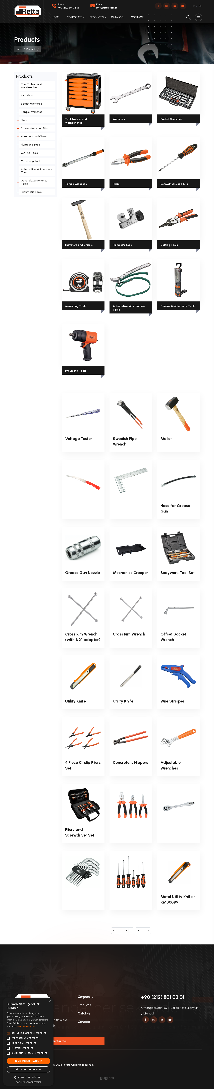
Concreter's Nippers (130, 762)
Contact (137, 17)
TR (193, 6)
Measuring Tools (75, 306)
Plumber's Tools (123, 244)
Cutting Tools (169, 244)
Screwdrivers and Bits (174, 183)
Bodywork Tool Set (177, 572)
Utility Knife (75, 701)
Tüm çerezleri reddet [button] (28, 1069)
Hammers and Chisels (79, 244)
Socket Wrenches (171, 119)
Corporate (74, 17)
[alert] (28, 1042)
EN (200, 6)
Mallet (166, 438)
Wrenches (119, 119)
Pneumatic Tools (75, 370)
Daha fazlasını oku (26, 1026)
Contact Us (59, 1041)
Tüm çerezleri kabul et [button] (28, 1061)
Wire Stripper (172, 701)
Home (55, 17)
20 (139, 930)
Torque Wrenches (76, 183)
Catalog (117, 17)
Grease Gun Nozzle (82, 572)
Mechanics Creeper (130, 572)
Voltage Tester (78, 438)
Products (97, 17)
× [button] (49, 1001)
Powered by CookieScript (28, 1082)
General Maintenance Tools (177, 306)
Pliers (116, 183)
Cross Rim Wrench (129, 634)
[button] (28, 1077)
